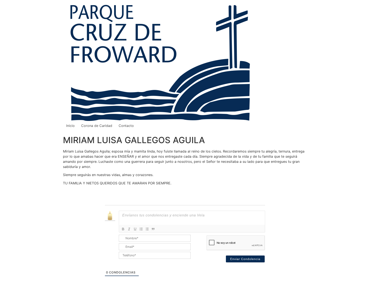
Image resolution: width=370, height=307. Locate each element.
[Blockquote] (153, 229)
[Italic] (129, 229)
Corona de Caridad (96, 125)
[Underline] (135, 229)
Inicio (70, 125)
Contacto (126, 125)
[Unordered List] (147, 229)
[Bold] (123, 229)
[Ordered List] (141, 229)
